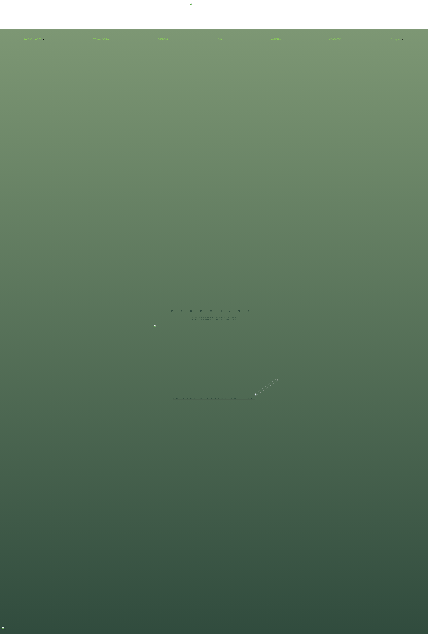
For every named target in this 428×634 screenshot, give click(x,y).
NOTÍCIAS (276, 39)
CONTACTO (335, 39)
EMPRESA (162, 39)
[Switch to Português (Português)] (4, 628)
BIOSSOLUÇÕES (32, 39)
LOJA (219, 39)
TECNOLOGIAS (101, 39)
